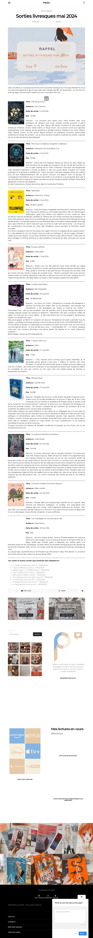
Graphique (18, 601)
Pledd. (46, 2)
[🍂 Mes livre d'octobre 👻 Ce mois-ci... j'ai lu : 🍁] (25, 659)
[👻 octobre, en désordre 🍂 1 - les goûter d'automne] (36, 659)
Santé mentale (33, 601)
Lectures (25, 601)
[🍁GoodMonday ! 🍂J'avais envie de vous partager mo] (36, 670)
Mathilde (58, 21)
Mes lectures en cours (67, 729)
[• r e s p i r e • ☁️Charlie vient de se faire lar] (13, 659)
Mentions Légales (15, 927)
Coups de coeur (14, 932)
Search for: (11, 630)
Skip (75, 933)
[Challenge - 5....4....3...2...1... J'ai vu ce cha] (25, 647)
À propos (11, 922)
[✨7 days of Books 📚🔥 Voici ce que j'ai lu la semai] (13, 670)
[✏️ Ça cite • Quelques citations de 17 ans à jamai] (25, 670)
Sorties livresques (46, 11)
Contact (11, 916)
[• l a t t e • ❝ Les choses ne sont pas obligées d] (36, 647)
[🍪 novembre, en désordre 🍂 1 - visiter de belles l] (13, 647)
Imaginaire (63, 601)
